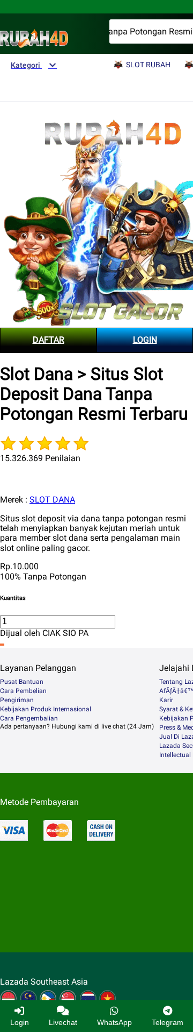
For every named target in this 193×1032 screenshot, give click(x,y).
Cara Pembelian (23, 691)
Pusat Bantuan (21, 681)
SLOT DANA (52, 499)
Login (19, 1022)
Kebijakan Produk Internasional (45, 709)
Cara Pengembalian (29, 718)
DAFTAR (48, 340)
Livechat (63, 1022)
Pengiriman (17, 700)
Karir (166, 700)
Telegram (167, 1022)
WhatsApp (114, 1022)
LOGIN (145, 340)
